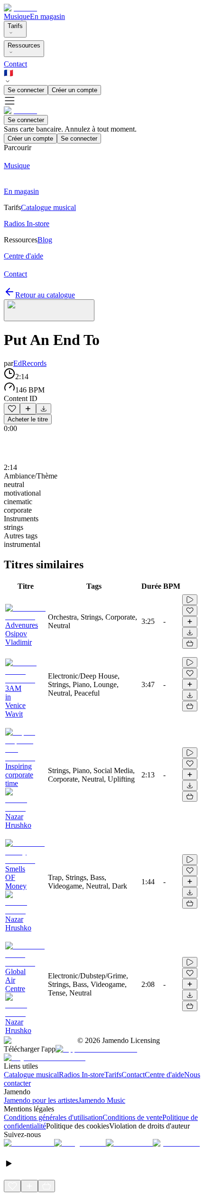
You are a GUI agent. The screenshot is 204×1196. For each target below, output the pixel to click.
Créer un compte (74, 90)
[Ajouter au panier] (189, 643)
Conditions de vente (132, 1117)
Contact (15, 64)
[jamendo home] (20, 8)
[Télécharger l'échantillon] (43, 408)
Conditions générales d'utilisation (53, 1117)
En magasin (47, 16)
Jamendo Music (101, 1100)
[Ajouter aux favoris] (12, 408)
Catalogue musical (31, 1075)
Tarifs (15, 25)
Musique (17, 16)
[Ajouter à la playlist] (28, 408)
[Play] (49, 310)
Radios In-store (81, 1075)
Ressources (24, 45)
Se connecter (26, 90)
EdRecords (29, 363)
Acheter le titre (28, 419)
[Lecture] (189, 599)
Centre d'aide (164, 1075)
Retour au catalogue (45, 295)
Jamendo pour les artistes (41, 1100)
